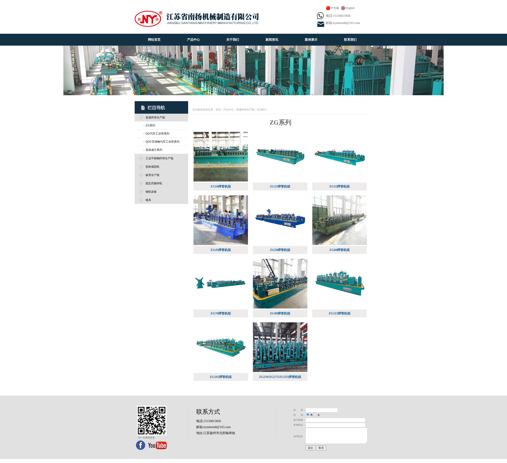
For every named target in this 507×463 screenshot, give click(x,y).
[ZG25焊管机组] (280, 158)
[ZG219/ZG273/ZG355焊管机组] (280, 348)
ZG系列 (150, 125)
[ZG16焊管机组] (221, 158)
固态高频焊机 (154, 183)
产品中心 (193, 39)
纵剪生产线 (152, 175)
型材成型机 (152, 166)
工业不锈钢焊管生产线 (159, 158)
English (350, 8)
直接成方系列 (154, 149)
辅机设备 (151, 191)
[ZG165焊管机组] (221, 348)
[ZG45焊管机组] (221, 221)
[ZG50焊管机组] (280, 221)
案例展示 (311, 39)
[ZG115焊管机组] (340, 285)
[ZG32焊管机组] (340, 158)
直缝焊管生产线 (155, 117)
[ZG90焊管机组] (280, 285)
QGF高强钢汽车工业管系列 (162, 141)
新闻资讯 (272, 39)
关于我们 (232, 39)
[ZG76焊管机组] (221, 285)
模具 (148, 200)
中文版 (335, 8)
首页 (218, 109)
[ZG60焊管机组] (340, 221)
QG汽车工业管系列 (157, 133)
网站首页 (154, 39)
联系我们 (350, 39)
